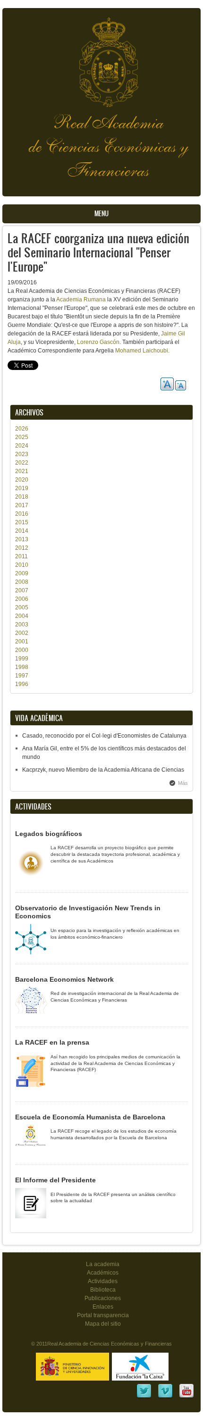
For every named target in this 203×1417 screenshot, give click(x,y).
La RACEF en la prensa (52, 1042)
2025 (21, 437)
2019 (21, 488)
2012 (21, 548)
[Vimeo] (165, 1397)
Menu (101, 213)
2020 (21, 479)
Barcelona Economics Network (64, 979)
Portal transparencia (103, 1315)
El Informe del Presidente (55, 1180)
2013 (21, 539)
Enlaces (103, 1306)
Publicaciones (103, 1298)
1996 (21, 684)
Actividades (103, 1281)
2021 (21, 471)
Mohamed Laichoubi (141, 350)
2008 (21, 582)
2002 (21, 633)
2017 (21, 505)
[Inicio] (101, 57)
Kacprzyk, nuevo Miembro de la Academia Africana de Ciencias (103, 769)
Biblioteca (103, 1289)
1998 (21, 667)
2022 (21, 462)
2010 (21, 565)
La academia (102, 1264)
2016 (21, 513)
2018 (21, 496)
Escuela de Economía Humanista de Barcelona (90, 1117)
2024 (21, 445)
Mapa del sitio (103, 1323)
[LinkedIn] (144, 1397)
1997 (21, 675)
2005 (21, 607)
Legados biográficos (48, 833)
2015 (21, 522)
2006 (21, 599)
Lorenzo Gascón (98, 342)
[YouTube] (186, 1397)
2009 (21, 573)
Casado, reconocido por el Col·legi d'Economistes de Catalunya (104, 735)
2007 (21, 590)
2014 (21, 531)
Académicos (102, 1272)
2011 (21, 556)
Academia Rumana (81, 299)
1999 (21, 658)
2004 (21, 616)
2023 (21, 454)
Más (183, 783)
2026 (21, 428)
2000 (21, 650)
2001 (21, 641)
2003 (21, 624)
